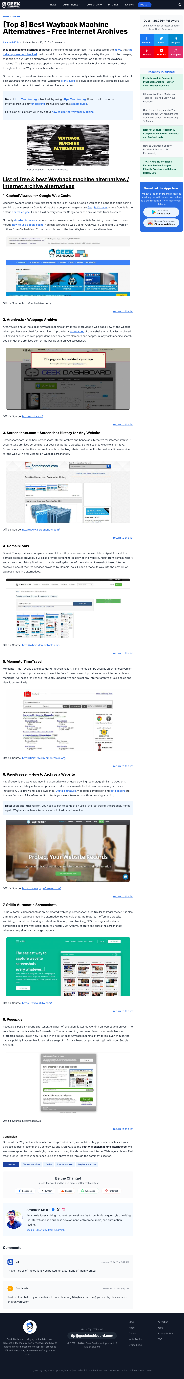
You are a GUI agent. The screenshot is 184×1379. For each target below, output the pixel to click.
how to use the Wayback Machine (73, 111)
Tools (143, 4)
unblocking (38, 103)
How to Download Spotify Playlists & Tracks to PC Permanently (157, 149)
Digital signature (66, 790)
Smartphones (70, 4)
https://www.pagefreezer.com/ (41, 888)
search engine (21, 212)
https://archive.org (74, 99)
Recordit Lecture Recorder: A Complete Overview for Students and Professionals (161, 133)
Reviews (129, 4)
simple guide (79, 103)
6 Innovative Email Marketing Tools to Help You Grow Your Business (159, 98)
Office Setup (135, 1344)
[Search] (180, 5)
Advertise (163, 1321)
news (117, 49)
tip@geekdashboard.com (92, 1336)
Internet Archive (64, 1164)
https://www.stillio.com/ (37, 1003)
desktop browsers (25, 220)
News (53, 4)
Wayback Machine (87, 1164)
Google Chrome (97, 207)
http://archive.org (26, 99)
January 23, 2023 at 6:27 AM (115, 1262)
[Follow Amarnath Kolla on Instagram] (63, 1209)
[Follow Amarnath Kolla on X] (58, 1209)
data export (117, 790)
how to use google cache (28, 224)
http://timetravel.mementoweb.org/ (44, 757)
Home (6, 16)
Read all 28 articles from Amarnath (45, 1229)
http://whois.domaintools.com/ (41, 645)
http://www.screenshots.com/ (41, 529)
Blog (131, 1321)
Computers (93, 4)
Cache (49, 1164)
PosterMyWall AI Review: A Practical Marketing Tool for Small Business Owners (158, 82)
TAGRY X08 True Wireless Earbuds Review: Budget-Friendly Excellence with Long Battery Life (159, 167)
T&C (160, 1339)
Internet (113, 4)
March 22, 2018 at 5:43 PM (116, 1288)
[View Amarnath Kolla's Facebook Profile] (53, 1209)
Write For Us (135, 1339)
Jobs (160, 1327)
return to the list (123, 311)
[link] (53, 1209)
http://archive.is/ (32, 416)
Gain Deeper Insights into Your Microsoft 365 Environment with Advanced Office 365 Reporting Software (160, 116)
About (132, 1327)
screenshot (77, 331)
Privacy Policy (165, 1333)
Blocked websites (31, 1164)
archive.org (68, 80)
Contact (133, 1333)
